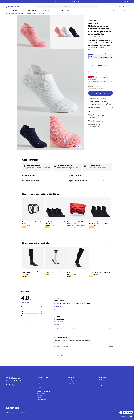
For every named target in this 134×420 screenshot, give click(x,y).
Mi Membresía (124, 10)
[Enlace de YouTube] (10, 385)
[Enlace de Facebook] (7, 385)
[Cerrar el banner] (127, 2)
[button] (78, 227)
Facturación (116, 10)
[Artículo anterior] (105, 193)
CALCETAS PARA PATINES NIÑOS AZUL (55, 271)
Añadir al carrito (100, 93)
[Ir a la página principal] (12, 7)
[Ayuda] (120, 6)
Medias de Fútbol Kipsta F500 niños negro (77, 271)
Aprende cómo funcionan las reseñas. (30, 321)
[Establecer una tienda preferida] (116, 6)
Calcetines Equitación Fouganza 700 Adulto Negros (32, 271)
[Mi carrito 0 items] (126, 6)
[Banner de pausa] (125, 2)
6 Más (79, 146)
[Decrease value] (90, 72)
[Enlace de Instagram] (13, 385)
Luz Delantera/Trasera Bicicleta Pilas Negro (32, 222)
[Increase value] (96, 72)
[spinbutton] (93, 72)
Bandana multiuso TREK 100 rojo (76, 222)
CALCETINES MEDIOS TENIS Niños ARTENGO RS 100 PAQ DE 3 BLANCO (99, 271)
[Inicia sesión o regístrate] (123, 6)
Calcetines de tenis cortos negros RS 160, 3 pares (55, 222)
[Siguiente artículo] (110, 193)
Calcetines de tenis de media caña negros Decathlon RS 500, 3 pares (99, 222)
